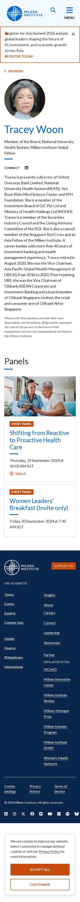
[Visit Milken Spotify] (67, 813)
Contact (50, 623)
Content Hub (13, 622)
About (48, 605)
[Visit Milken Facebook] (32, 813)
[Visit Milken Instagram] (14, 813)
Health (9, 639)
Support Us (63, 566)
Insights (49, 595)
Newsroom (52, 643)
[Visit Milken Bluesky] (76, 813)
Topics (9, 594)
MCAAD (50, 669)
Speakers (15, 71)
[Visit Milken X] (23, 813)
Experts (10, 613)
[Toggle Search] (53, 10)
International (13, 667)
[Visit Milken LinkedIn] (6, 813)
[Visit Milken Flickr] (59, 813)
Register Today (19, 56)
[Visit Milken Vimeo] (41, 813)
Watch (20, 473)
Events (9, 604)
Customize (40, 884)
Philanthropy (13, 657)
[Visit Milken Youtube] (50, 813)
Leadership (52, 633)
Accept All (40, 869)
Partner (49, 655)
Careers (49, 613)
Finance (10, 648)
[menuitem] (21, 594)
